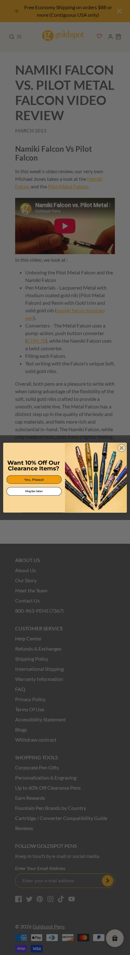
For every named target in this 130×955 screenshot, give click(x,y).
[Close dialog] (122, 448)
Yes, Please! (34, 479)
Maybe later (34, 491)
